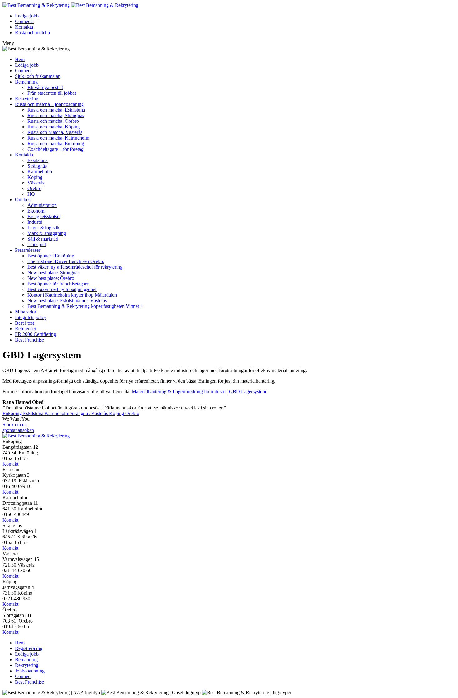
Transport (36, 244)
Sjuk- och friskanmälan (37, 76)
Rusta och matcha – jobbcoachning (49, 104)
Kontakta (24, 27)
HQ (31, 194)
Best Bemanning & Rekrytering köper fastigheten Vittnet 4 (85, 306)
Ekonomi (36, 210)
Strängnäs (37, 166)
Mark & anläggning (46, 233)
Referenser (25, 328)
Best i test (24, 323)
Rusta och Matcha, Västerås (54, 132)
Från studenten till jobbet (51, 93)
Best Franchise (29, 339)
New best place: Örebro (50, 278)
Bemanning (26, 81)
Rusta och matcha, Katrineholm (58, 138)
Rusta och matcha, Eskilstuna (56, 109)
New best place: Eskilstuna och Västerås (67, 300)
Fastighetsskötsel (43, 216)
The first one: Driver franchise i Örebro (65, 261)
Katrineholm (39, 171)
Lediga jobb (27, 15)
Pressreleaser (27, 250)
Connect (23, 70)
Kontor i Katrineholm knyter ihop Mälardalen (72, 295)
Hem (20, 59)
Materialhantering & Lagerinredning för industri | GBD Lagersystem (199, 391)
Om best (23, 199)
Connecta (24, 21)
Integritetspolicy (30, 317)
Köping (34, 177)
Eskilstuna (37, 160)
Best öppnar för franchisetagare (58, 283)
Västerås (35, 182)
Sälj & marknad (42, 238)
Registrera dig (28, 648)
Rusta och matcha (32, 32)
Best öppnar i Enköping (50, 255)
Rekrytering (26, 98)
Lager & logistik (43, 227)
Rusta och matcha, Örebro (53, 121)
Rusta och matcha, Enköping (55, 143)
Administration (42, 205)
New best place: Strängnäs (53, 272)
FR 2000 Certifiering (35, 334)
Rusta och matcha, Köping (53, 126)
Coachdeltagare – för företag (55, 149)
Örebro (34, 188)
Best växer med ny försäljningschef (62, 289)
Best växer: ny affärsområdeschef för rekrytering (74, 267)
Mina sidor (25, 311)
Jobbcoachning (30, 670)
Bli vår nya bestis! (45, 87)
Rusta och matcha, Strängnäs (55, 115)
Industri (34, 222)
